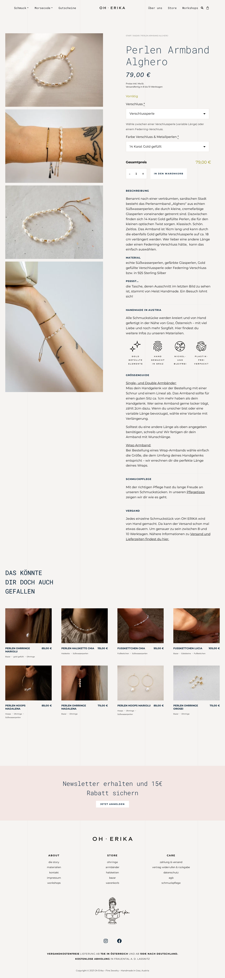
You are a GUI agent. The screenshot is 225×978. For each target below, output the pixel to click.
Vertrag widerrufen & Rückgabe (171, 867)
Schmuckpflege (171, 882)
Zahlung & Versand (171, 862)
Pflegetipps (196, 492)
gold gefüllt (18, 657)
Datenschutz (171, 872)
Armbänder (112, 867)
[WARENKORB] (208, 8)
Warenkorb (112, 882)
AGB (171, 877)
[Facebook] (119, 941)
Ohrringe (31, 657)
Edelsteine (186, 653)
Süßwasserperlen (80, 653)
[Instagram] (105, 941)
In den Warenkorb (168, 173)
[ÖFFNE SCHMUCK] (28, 8)
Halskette (65, 653)
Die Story (54, 862)
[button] (112, 804)
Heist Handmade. (165, 291)
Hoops (8, 714)
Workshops (54, 882)
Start (128, 36)
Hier (178, 328)
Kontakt (54, 872)
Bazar (136, 36)
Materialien (54, 867)
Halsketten (112, 872)
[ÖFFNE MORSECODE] (52, 8)
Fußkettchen (123, 653)
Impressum (54, 877)
